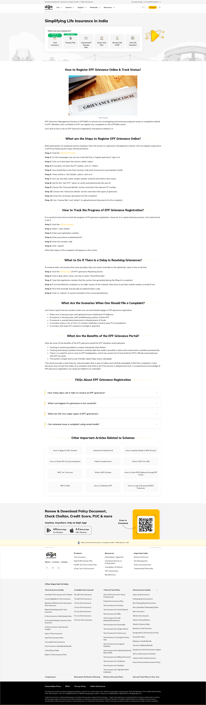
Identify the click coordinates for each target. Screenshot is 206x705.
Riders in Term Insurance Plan (56, 655)
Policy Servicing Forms (142, 565)
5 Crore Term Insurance (82, 616)
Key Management (140, 561)
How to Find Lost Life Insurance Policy (146, 662)
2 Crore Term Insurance (82, 603)
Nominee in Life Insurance (142, 628)
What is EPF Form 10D (140, 461)
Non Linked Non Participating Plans (146, 607)
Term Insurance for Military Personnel (117, 657)
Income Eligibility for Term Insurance (58, 599)
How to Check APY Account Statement (65, 461)
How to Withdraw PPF (103, 486)
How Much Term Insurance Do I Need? (58, 595)
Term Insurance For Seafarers (114, 661)
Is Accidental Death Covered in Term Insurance (58, 621)
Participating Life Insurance (143, 599)
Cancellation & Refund (113, 567)
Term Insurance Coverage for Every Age (116, 638)
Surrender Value (139, 637)
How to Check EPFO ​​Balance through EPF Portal (141, 473)
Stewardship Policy (53, 686)
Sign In (153, 7)
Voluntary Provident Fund (103, 450)
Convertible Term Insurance (55, 642)
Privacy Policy (80, 686)
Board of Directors (141, 557)
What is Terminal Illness (141, 620)
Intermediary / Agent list (114, 557)
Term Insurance (80, 557)
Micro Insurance (138, 611)
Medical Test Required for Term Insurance (56, 611)
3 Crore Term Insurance (82, 607)
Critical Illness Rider (52, 650)
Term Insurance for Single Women (115, 629)
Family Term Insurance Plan (113, 601)
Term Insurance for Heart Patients (115, 610)
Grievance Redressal (52, 2)
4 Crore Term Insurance (82, 611)
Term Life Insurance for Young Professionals (114, 596)
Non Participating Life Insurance (144, 603)
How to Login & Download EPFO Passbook (141, 487)
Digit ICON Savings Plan (83, 561)
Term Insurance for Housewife (114, 625)
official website (66, 224)
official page (65, 271)
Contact (55, 562)
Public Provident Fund (103, 461)
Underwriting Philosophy (143, 568)
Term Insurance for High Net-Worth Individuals (116, 671)
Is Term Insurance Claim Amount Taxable (56, 628)
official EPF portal (67, 153)
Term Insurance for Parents (113, 605)
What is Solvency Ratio (141, 624)
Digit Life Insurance (49, 11)
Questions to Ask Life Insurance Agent (147, 650)
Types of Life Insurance (141, 595)
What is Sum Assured (141, 616)
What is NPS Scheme (103, 472)
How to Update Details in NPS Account (141, 450)
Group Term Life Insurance (84, 568)
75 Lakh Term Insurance (83, 599)
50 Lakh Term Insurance (83, 595)
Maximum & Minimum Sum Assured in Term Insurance (58, 604)
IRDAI (67, 686)
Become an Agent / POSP (70, 2)
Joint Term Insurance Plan (54, 638)
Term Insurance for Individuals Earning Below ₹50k (117, 651)
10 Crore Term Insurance (83, 620)
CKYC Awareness (111, 571)
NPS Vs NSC (65, 486)
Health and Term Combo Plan (85, 565)
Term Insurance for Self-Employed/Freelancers (112, 619)
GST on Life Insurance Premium (144, 654)
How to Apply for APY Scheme (65, 450)
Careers (64, 562)
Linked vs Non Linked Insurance (144, 658)
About (47, 562)
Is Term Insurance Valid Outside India (58, 616)
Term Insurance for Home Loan (114, 633)
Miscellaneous (110, 575)
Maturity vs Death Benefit (142, 641)
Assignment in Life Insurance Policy (146, 633)
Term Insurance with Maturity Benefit (58, 646)
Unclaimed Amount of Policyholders (113, 562)
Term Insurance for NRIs (112, 614)
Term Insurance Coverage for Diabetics (114, 645)
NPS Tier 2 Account (65, 472)
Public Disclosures (87, 2)
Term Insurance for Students (113, 665)
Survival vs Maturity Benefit (142, 645)
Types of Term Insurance (53, 633)
